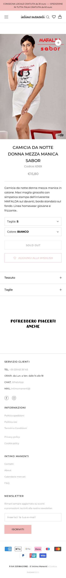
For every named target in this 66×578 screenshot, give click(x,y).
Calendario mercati (14, 476)
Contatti (9, 464)
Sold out (33, 245)
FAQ (6, 483)
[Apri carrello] (60, 17)
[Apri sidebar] (6, 16)
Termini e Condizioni (15, 428)
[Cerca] (48, 16)
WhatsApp (18, 382)
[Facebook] (6, 398)
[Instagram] (14, 398)
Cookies (53, 566)
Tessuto (9, 277)
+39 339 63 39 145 (19, 369)
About (7, 470)
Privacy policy (12, 437)
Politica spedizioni (14, 415)
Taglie (8, 289)
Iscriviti (18, 529)
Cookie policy (11, 443)
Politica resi (10, 422)
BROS (33, 572)
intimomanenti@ (20, 388)
